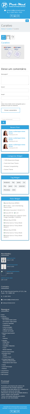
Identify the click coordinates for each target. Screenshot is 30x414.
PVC (4, 336)
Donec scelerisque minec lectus (17, 132)
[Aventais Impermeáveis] (4, 273)
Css (24, 182)
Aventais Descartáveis (8, 351)
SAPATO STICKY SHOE (7, 278)
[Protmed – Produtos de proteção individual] (15, 4)
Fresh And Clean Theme (11, 163)
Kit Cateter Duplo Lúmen (10, 319)
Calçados (4, 340)
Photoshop (7, 190)
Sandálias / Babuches (9, 346)
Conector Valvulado (8, 323)
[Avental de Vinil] (4, 260)
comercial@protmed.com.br (15, 10)
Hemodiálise (5, 318)
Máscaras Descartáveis (9, 360)
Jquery (18, 182)
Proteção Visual (6, 353)
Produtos (3, 316)
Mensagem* (4, 74)
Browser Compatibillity (11, 166)
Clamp (4, 365)
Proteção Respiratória (8, 359)
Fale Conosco (4, 374)
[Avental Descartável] (4, 266)
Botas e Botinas (7, 349)
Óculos (5, 355)
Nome (3, 87)
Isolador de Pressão (8, 331)
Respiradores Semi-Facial (10, 362)
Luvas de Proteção (7, 366)
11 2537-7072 (7, 296)
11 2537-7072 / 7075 (15, 12)
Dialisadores (6, 325)
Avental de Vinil (11, 258)
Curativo (9, 29)
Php (13, 182)
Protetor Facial (7, 357)
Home (3, 29)
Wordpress (7, 182)
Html (13, 190)
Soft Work (6, 344)
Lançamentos (5, 370)
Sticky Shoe (6, 342)
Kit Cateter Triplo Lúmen (10, 321)
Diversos (5, 338)
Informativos (4, 372)
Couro (4, 347)
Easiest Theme (8, 169)
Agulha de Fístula (7, 329)
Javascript (22, 186)
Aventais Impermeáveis (13, 271)
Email (3, 94)
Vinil (4, 334)
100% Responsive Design (11, 160)
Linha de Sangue (7, 327)
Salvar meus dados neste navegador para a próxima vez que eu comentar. (13, 104)
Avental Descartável (12, 265)
